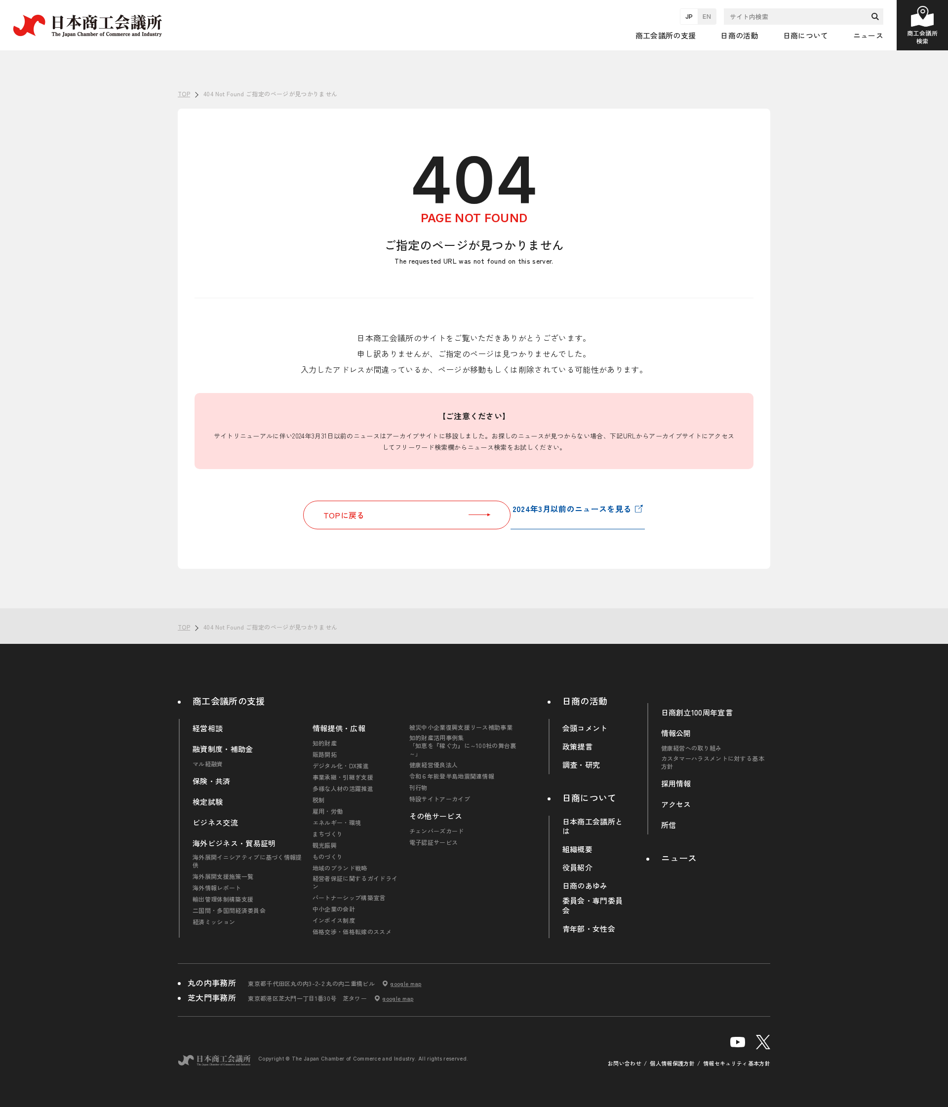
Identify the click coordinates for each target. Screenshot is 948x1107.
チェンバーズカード (436, 831)
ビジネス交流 (215, 823)
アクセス (676, 804)
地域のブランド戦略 (340, 868)
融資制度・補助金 (223, 749)
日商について (589, 797)
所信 (668, 825)
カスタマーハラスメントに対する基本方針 (712, 762)
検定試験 (208, 802)
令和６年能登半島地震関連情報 (451, 776)
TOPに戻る (344, 515)
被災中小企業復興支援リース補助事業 (461, 727)
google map (405, 984)
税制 (319, 800)
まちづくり (328, 834)
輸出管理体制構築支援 (223, 899)
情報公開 (676, 733)
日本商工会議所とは (592, 826)
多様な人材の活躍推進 (343, 788)
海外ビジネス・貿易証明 (234, 843)
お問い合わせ (624, 1063)
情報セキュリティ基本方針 (736, 1063)
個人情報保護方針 (672, 1063)
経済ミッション (214, 922)
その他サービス (435, 816)
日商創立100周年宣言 (697, 712)
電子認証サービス (433, 842)
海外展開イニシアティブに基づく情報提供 (247, 861)
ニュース (868, 35)
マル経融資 (208, 764)
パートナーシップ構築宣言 (349, 898)
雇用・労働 (328, 811)
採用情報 (676, 784)
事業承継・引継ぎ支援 (343, 777)
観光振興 (325, 845)
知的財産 (325, 743)
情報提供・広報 (339, 728)
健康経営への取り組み (691, 748)
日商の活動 (585, 701)
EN (707, 16)
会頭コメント (585, 728)
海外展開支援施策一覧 (223, 876)
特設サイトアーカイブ (439, 799)
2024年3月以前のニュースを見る (572, 508)
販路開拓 (325, 754)
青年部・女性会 (588, 929)
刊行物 (418, 787)
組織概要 (577, 849)
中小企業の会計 (334, 909)
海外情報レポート (217, 888)
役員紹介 (577, 867)
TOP (924, 594)
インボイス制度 (334, 920)
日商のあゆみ (585, 886)
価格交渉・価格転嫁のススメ (352, 932)
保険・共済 (212, 781)
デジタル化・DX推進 (341, 766)
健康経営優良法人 (433, 765)
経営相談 (208, 728)
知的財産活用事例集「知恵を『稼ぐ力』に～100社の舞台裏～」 (462, 745)
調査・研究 (581, 765)
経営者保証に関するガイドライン (355, 882)
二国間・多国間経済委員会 (229, 910)
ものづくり (328, 857)
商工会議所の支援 (229, 701)
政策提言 (577, 746)
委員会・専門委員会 (592, 905)
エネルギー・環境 (337, 823)
